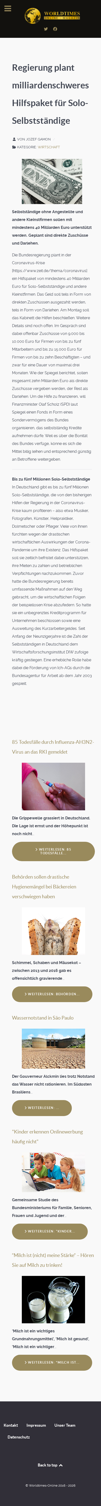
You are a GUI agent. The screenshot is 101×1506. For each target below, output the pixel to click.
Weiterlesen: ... (43, 1108)
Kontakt (11, 1425)
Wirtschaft (49, 147)
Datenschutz (19, 1437)
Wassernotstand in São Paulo (43, 1018)
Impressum (36, 1425)
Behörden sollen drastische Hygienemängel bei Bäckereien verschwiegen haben (44, 886)
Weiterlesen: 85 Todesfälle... (55, 851)
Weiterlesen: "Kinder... (51, 1231)
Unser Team (64, 1425)
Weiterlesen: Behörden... (53, 994)
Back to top (48, 1465)
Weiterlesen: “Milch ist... (53, 1362)
